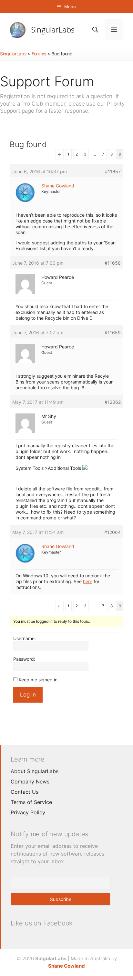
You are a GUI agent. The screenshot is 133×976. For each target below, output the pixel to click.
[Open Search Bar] (95, 29)
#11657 (113, 171)
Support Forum (47, 81)
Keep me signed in (38, 679)
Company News (30, 781)
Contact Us (24, 792)
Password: (24, 659)
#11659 (113, 332)
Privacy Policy (28, 812)
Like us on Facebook (42, 923)
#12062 (113, 402)
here (87, 581)
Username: (24, 638)
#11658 (113, 263)
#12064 (112, 532)
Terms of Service (31, 802)
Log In (28, 694)
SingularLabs (53, 29)
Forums (39, 53)
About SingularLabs (34, 771)
